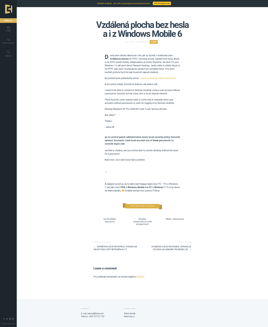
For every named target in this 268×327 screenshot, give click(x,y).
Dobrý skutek (130, 313)
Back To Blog (8, 43)
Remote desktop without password (158, 78)
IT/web (154, 42)
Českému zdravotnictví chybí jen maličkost (142, 221)
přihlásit (140, 276)
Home (8, 31)
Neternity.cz (129, 316)
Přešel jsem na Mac (175, 219)
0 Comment (141, 42)
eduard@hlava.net (95, 313)
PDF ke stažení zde (161, 3)
